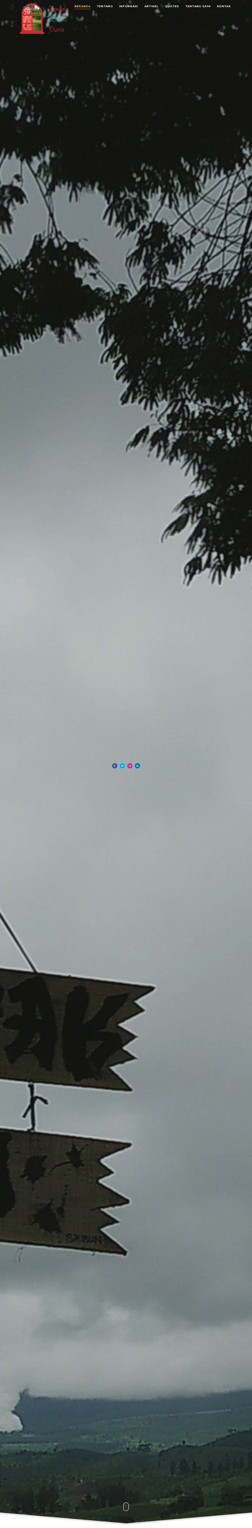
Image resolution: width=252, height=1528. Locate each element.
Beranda (83, 6)
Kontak (224, 6)
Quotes (172, 6)
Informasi (128, 6)
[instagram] (130, 766)
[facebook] (115, 766)
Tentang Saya (198, 6)
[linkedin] (137, 766)
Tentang (105, 6)
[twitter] (122, 766)
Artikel (151, 6)
